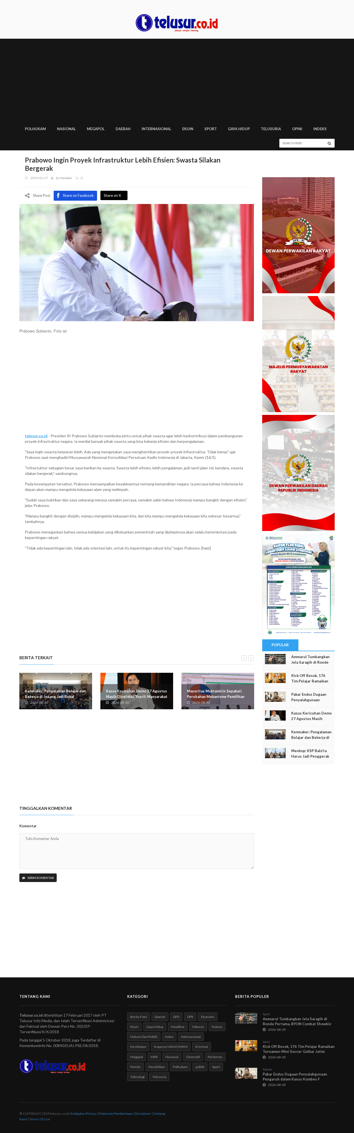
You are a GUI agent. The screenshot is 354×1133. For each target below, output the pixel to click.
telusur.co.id (36, 435)
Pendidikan (157, 1067)
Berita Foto (138, 1017)
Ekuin (134, 1027)
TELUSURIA (271, 129)
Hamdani (66, 178)
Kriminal (201, 1047)
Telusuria (159, 1077)
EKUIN (187, 129)
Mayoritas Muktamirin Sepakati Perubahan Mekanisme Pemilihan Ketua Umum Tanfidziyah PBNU (134, 696)
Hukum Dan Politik (143, 1037)
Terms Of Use (39, 1119)
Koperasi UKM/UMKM (171, 1047)
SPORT (210, 129)
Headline (177, 1027)
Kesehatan (138, 1047)
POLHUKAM (35, 129)
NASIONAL (66, 129)
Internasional (191, 1037)
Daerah (160, 1017)
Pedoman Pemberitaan (116, 1113)
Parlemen (215, 1057)
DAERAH (123, 129)
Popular (280, 645)
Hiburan (198, 1027)
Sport (216, 1067)
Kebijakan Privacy (84, 1113)
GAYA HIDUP (239, 129)
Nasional (171, 1057)
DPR (190, 1017)
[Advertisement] (177, 80)
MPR (154, 1057)
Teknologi (137, 1077)
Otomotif (193, 1057)
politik (200, 1067)
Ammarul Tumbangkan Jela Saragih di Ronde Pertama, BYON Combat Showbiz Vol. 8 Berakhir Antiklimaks (297, 1024)
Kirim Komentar (40, 878)
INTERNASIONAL (156, 129)
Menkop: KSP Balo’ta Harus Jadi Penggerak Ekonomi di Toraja (310, 756)
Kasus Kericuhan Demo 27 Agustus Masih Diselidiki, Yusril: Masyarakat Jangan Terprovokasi (55, 696)
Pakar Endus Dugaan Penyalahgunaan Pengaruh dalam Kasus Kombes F (295, 1076)
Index (169, 1037)
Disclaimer (143, 1113)
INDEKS (320, 129)
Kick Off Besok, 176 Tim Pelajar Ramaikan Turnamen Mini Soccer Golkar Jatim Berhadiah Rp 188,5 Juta (299, 1051)
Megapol (136, 1057)
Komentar (28, 826)
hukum (217, 1027)
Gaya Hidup (154, 1027)
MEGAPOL (96, 129)
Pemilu (135, 1067)
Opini (297, 129)
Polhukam (180, 1067)
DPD (176, 1017)
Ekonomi (207, 1017)
